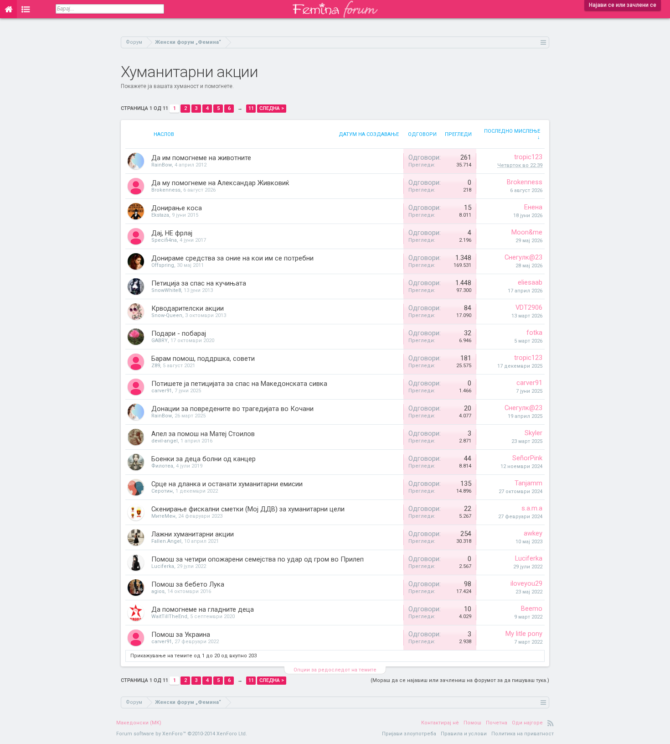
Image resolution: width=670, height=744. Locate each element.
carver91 (161, 391)
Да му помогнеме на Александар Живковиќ (220, 183)
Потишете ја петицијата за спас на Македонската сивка (239, 384)
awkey (533, 533)
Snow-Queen (166, 315)
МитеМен (163, 516)
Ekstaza (160, 215)
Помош (472, 723)
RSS (550, 723)
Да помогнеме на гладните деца (202, 609)
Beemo (531, 608)
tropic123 (528, 157)
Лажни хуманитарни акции (192, 534)
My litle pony (523, 634)
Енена (533, 207)
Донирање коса (176, 208)
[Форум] (26, 9)
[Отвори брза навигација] (543, 42)
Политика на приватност (522, 734)
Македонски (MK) (138, 723)
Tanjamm (528, 483)
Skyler (533, 433)
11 (251, 108)
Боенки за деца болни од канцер (203, 459)
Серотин (162, 491)
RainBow (161, 165)
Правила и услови (464, 734)
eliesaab (530, 282)
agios (158, 591)
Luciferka (162, 566)
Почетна (496, 723)
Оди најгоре (527, 723)
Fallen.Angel (166, 541)
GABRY (159, 340)
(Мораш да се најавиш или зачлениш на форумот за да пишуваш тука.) (460, 680)
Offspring (162, 265)
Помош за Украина (180, 634)
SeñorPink (527, 458)
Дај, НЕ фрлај (171, 233)
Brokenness (165, 190)
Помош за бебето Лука (187, 584)
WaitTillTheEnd (169, 616)
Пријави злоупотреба (409, 734)
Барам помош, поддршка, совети (203, 358)
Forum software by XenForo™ (181, 734)
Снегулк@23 (523, 257)
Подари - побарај (178, 333)
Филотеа (162, 466)
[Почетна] (8, 9)
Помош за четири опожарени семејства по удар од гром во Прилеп (257, 559)
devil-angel (164, 441)
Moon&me (526, 232)
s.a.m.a (531, 508)
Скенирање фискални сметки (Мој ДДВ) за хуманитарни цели (248, 509)
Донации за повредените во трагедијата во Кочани (232, 409)
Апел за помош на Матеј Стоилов (203, 434)
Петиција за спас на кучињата (198, 283)
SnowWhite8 (166, 290)
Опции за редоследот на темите (335, 670)
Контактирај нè (440, 723)
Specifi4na (164, 240)
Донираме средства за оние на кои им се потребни (232, 258)
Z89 (155, 366)
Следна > (271, 108)
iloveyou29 (526, 583)
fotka (534, 332)
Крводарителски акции (187, 308)
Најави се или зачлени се (622, 5)
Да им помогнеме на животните (201, 158)
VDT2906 (528, 307)
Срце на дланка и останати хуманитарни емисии (227, 484)
